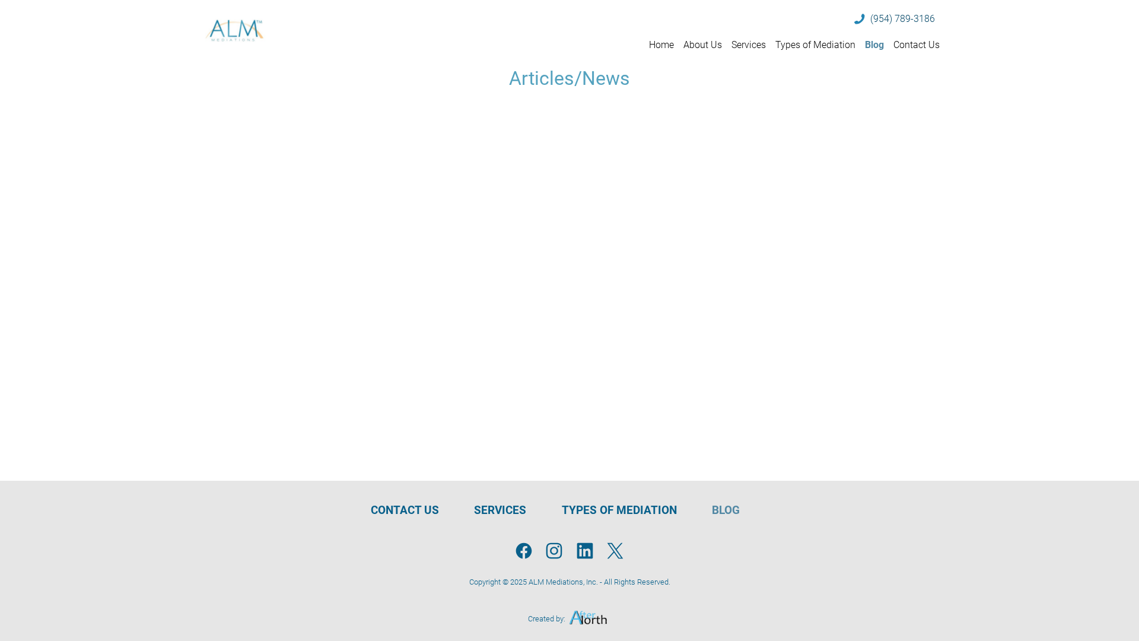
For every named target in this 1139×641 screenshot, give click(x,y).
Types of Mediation (815, 44)
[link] (524, 552)
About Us (702, 44)
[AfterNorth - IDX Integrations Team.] (588, 619)
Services (748, 44)
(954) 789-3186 (902, 18)
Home (661, 44)
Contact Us (916, 44)
